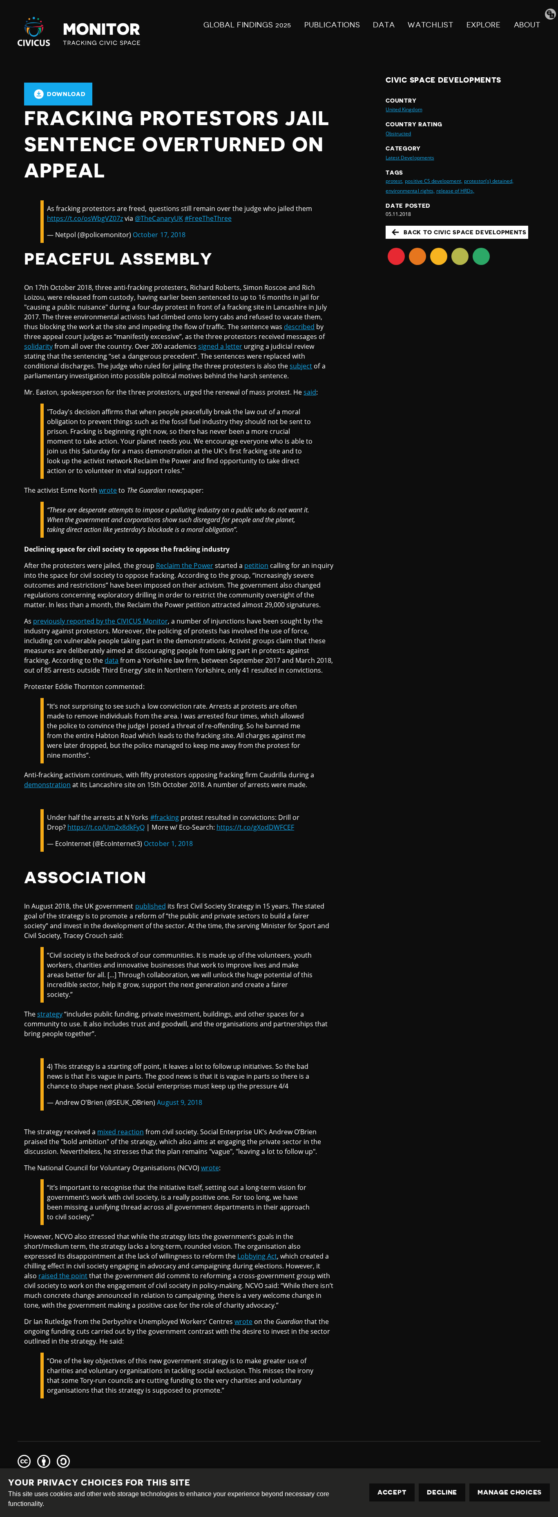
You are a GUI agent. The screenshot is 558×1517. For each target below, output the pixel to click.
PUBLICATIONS (332, 25)
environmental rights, (410, 190)
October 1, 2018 (168, 843)
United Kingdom (404, 109)
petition (256, 565)
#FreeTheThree (208, 218)
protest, (394, 180)
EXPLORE (483, 25)
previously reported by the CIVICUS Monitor (100, 621)
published (150, 906)
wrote (108, 490)
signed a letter (220, 346)
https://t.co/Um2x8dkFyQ (106, 827)
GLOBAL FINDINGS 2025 (247, 25)
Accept (391, 1492)
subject (301, 365)
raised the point (62, 1275)
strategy (49, 1014)
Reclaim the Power (184, 565)
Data (384, 25)
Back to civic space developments (465, 232)
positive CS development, (433, 180)
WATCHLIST (430, 25)
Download (66, 94)
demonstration (47, 784)
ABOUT (527, 25)
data (111, 660)
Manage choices (510, 1492)
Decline (442, 1492)
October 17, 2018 (159, 234)
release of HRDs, (455, 190)
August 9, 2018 (179, 1102)
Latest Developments (410, 157)
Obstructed (398, 133)
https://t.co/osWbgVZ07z (85, 218)
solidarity (38, 346)
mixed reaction (120, 1131)
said (310, 392)
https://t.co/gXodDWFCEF (255, 827)
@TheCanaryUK (159, 218)
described (299, 326)
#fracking (164, 817)
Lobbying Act (257, 1256)
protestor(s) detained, (488, 180)
